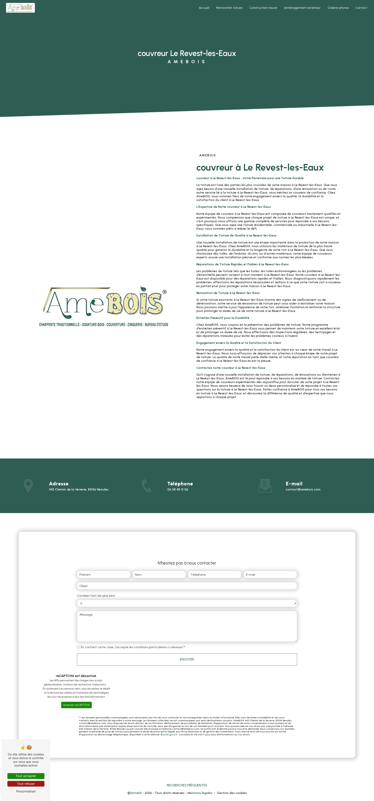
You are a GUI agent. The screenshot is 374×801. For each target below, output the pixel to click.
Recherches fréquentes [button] (187, 785)
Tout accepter (26, 776)
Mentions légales (199, 793)
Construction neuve (263, 8)
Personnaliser (26, 791)
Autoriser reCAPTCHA (76, 705)
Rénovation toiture (229, 8)
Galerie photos (338, 8)
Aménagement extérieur (302, 8)
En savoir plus (223, 414)
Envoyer (187, 659)
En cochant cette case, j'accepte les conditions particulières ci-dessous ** (133, 647)
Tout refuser (26, 784)
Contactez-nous (320, 414)
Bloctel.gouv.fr (169, 734)
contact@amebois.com (303, 489)
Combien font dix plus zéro (96, 595)
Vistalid (136, 793)
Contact (361, 8)
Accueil (204, 8)
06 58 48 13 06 (177, 489)
